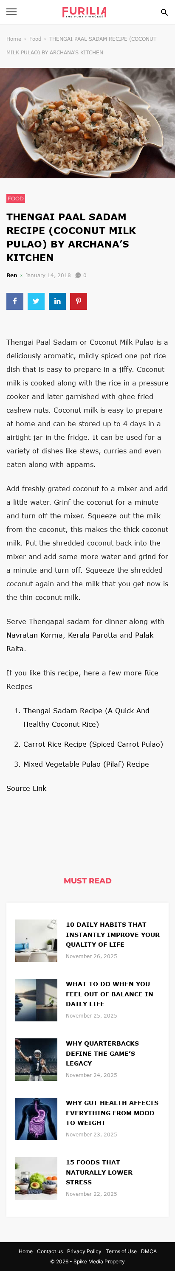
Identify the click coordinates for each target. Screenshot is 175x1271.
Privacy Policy (84, 1251)
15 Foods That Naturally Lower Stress (99, 1172)
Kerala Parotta (92, 635)
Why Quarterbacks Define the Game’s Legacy (102, 1053)
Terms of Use (121, 1251)
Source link (26, 788)
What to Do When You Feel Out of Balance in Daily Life (109, 994)
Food (35, 39)
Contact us (50, 1251)
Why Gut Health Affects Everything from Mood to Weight (112, 1113)
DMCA (149, 1251)
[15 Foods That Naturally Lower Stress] (36, 1177)
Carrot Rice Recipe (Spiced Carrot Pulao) (93, 744)
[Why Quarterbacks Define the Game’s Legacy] (36, 1058)
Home (13, 39)
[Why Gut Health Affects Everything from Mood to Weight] (36, 1118)
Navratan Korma (34, 635)
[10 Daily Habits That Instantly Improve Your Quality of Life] (36, 940)
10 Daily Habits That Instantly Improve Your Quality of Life (113, 934)
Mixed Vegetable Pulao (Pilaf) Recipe (86, 764)
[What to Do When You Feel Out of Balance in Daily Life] (36, 999)
